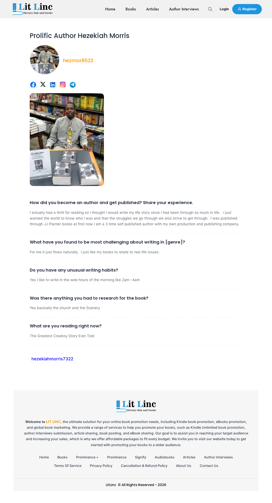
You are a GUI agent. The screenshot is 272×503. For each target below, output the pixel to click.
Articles (152, 9)
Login (224, 9)
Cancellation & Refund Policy (144, 466)
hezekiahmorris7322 (52, 358)
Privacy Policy (101, 466)
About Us (183, 466)
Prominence (116, 457)
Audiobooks (164, 457)
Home (110, 9)
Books (131, 9)
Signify (140, 457)
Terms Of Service (67, 466)
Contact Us (209, 466)
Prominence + (87, 457)
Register (249, 9)
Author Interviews (184, 9)
